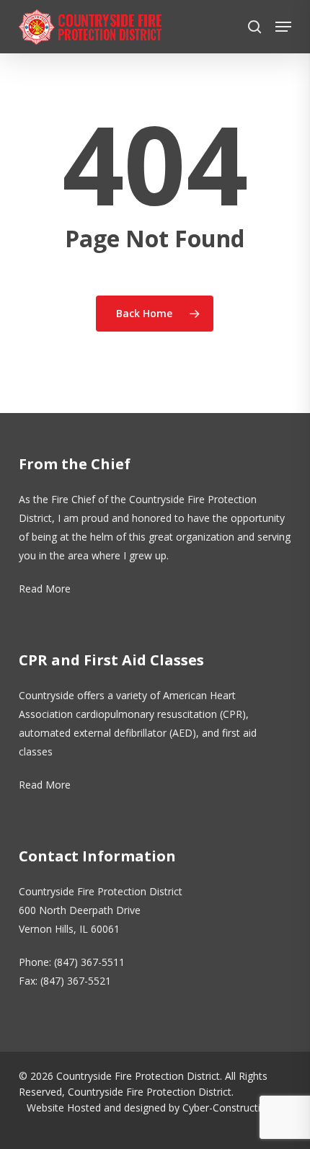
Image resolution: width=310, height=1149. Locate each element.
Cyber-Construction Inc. (236, 1107)
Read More (45, 588)
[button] (283, 26)
